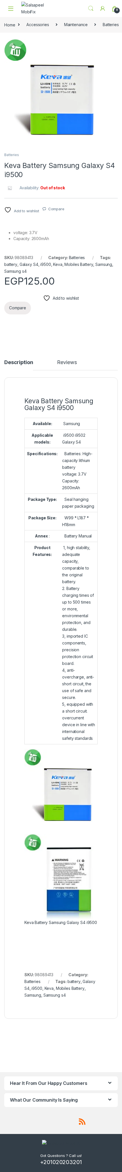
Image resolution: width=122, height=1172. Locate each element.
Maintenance (76, 24)
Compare (56, 209)
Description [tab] (18, 362)
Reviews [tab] (67, 362)
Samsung (103, 264)
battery (10, 264)
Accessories (37, 24)
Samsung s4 (15, 271)
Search (91, 8)
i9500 (45, 264)
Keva (57, 264)
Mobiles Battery (78, 264)
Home (9, 24)
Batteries (11, 155)
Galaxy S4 (29, 264)
